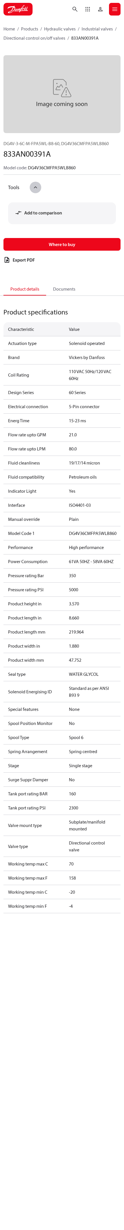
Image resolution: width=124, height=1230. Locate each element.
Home (9, 29)
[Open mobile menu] (115, 9)
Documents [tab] (64, 289)
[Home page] (18, 9)
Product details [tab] (24, 289)
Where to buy (62, 244)
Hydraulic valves (60, 29)
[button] (87, 9)
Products (29, 29)
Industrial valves (97, 29)
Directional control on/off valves (34, 38)
